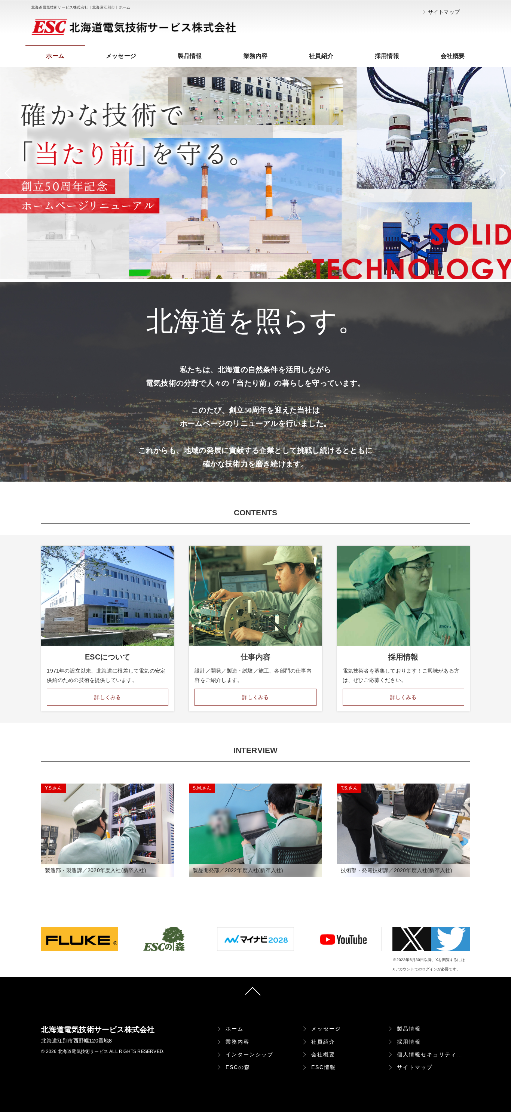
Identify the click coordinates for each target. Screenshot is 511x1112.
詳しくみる (107, 697)
